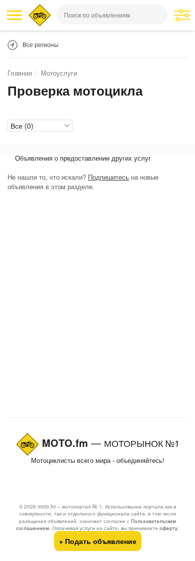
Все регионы (40, 44)
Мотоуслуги (59, 73)
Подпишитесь (108, 177)
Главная (20, 73)
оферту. (169, 527)
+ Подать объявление (97, 541)
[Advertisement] (97, 306)
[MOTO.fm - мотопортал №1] (39, 15)
